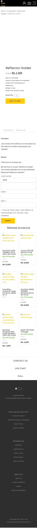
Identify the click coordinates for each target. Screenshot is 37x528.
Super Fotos (24, 519)
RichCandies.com (25, 522)
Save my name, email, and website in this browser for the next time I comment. (17, 213)
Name (3, 191)
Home (3, 11)
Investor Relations (18, 482)
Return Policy (18, 424)
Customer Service (18, 415)
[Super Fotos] (3, 3)
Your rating (6, 176)
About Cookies (18, 461)
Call (20, 376)
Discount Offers (18, 428)
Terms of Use (18, 453)
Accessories (11, 11)
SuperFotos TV (18, 449)
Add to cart (15, 101)
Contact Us (20, 361)
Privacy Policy (18, 457)
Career (18, 486)
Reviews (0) (21, 130)
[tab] (8, 130)
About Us (18, 478)
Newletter (18, 445)
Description (8, 130)
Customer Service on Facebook (18, 420)
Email (4, 201)
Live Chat (20, 369)
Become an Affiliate (18, 490)
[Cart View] (29, 3)
